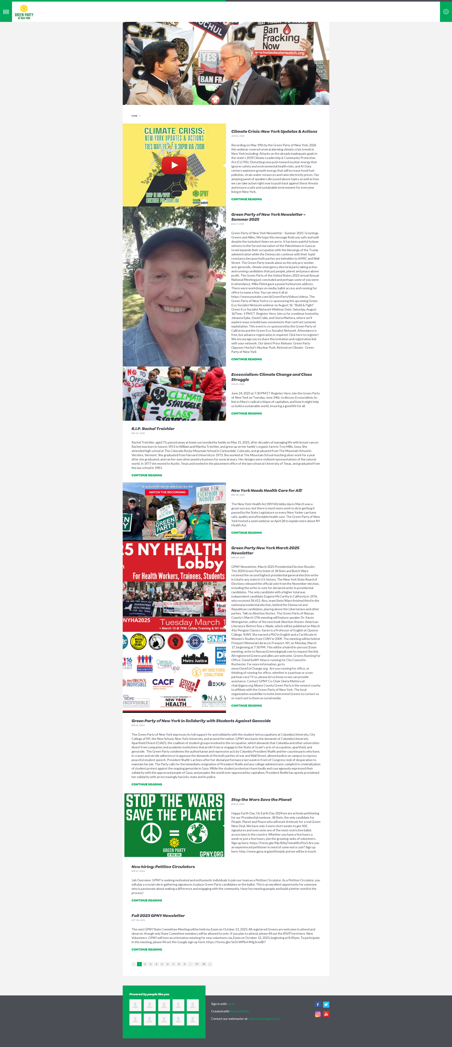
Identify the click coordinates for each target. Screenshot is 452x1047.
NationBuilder (239, 1011)
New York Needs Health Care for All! (266, 490)
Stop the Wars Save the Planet (261, 799)
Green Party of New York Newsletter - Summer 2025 (268, 216)
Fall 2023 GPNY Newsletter (158, 915)
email (230, 1004)
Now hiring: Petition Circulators (163, 866)
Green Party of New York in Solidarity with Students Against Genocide (201, 721)
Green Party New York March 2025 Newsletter (265, 550)
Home (134, 116)
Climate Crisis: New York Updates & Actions (274, 131)
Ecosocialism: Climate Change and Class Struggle (271, 376)
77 (197, 964)
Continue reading (246, 199)
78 (204, 964)
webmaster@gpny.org (264, 1019)
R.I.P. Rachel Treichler (153, 428)
